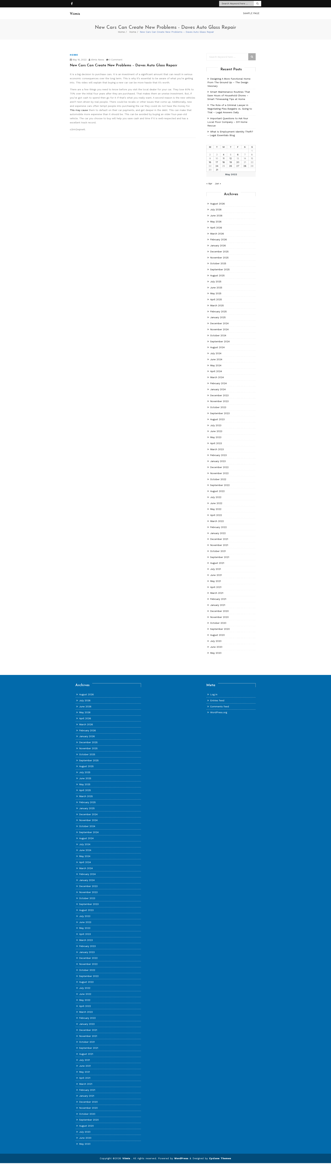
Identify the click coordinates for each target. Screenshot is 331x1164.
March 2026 (217, 233)
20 (237, 162)
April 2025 (216, 299)
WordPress (181, 1158)
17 (217, 162)
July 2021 (215, 569)
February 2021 (218, 599)
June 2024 (216, 359)
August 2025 (217, 275)
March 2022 (217, 521)
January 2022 (218, 533)
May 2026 (216, 221)
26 (230, 166)
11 (223, 158)
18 (223, 162)
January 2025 (218, 317)
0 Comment (115, 59)
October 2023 (218, 407)
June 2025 (216, 287)
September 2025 (220, 269)
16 (210, 162)
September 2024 (220, 341)
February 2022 (218, 527)
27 (237, 166)
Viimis (126, 1158)
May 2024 (215, 365)
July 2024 (215, 353)
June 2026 (216, 215)
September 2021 (219, 557)
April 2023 (216, 443)
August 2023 (217, 419)
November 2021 (219, 545)
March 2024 (217, 377)
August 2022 (217, 491)
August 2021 (217, 563)
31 (217, 169)
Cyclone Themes (220, 1158)
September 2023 (220, 413)
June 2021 (216, 575)
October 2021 (218, 551)
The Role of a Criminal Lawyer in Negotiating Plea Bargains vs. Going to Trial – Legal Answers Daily (229, 109)
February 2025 (218, 311)
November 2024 (219, 329)
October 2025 (218, 263)
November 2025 (219, 257)
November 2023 (219, 401)
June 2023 (216, 431)
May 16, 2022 (79, 59)
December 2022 (219, 467)
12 (230, 158)
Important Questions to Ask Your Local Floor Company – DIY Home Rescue (227, 122)
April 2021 (215, 587)
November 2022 (219, 473)
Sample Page (251, 13)
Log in (213, 694)
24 (216, 166)
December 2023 (219, 395)
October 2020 (218, 623)
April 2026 (216, 227)
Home (121, 31)
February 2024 (218, 383)
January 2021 (217, 605)
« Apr (209, 183)
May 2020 (216, 653)
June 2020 (216, 646)
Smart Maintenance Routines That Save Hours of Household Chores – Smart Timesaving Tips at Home (228, 95)
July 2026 (216, 209)
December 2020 (219, 611)
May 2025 (215, 293)
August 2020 (217, 635)
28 (244, 166)
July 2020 (216, 641)
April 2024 (216, 371)
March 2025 (217, 305)
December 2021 (219, 539)
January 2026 (218, 245)
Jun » (218, 183)
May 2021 (215, 581)
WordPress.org (218, 712)
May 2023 (215, 437)
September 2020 (220, 629)
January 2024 (218, 389)
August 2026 (217, 203)
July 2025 (215, 281)
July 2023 (215, 425)
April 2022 (216, 515)
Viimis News (97, 59)
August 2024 (217, 347)
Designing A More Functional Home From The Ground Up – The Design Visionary (228, 82)
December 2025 (219, 251)
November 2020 (219, 617)
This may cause (79, 110)
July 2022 (215, 497)
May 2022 (215, 509)
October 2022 (218, 479)
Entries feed (217, 700)
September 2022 (220, 485)
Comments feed (219, 706)
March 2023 (217, 449)
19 (230, 162)
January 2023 (218, 461)
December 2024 (219, 323)
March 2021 (216, 593)
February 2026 (218, 239)
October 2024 (218, 335)
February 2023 (218, 455)
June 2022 (216, 503)
